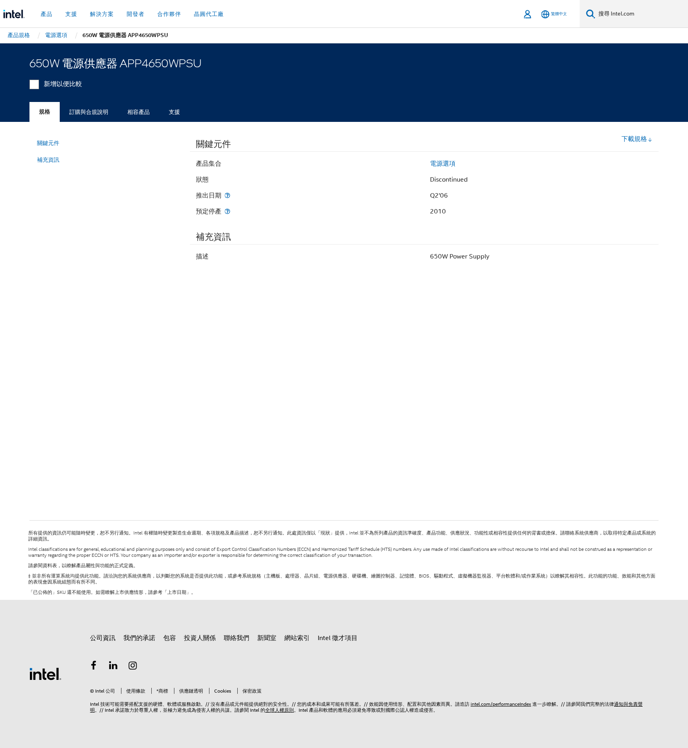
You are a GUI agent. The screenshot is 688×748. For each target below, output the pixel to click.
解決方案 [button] (102, 14)
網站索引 (297, 638)
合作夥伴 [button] (169, 14)
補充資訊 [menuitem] (48, 159)
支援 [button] (71, 14)
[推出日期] (227, 195)
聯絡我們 (236, 638)
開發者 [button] (136, 14)
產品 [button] (47, 14)
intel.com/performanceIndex (501, 704)
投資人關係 (200, 638)
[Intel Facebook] (93, 667)
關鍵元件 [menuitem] (48, 143)
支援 (174, 112)
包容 (169, 638)
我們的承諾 (139, 638)
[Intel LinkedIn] (113, 667)
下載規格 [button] (634, 139)
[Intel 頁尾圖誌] (45, 674)
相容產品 (138, 112)
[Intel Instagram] (133, 667)
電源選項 (442, 164)
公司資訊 (102, 638)
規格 (44, 112)
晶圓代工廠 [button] (209, 14)
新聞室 (266, 638)
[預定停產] (227, 211)
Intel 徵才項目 (338, 638)
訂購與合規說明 (88, 112)
